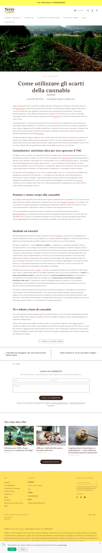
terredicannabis (13, 514)
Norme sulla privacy (59, 403)
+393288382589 (33, 496)
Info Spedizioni (9, 485)
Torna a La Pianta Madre (52, 341)
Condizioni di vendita (12, 488)
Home (45, 76)
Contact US (8, 494)
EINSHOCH (7, 519)
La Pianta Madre (53, 76)
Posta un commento (51, 398)
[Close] (100, 543)
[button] (88, 10)
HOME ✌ (7, 482)
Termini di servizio (77, 403)
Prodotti (7, 500)
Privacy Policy (9, 491)
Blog (6, 497)
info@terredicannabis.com (36, 503)
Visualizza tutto (51, 462)
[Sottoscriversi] (97, 483)
